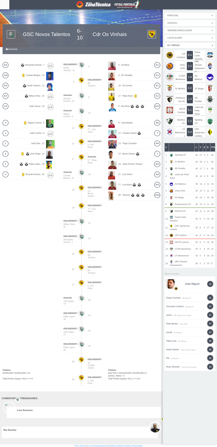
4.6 (157, 123)
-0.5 (5, 75)
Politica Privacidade (134, 446)
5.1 (157, 65)
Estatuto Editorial (116, 446)
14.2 (157, 195)
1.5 (5, 106)
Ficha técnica (80, 446)
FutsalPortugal (108, 4)
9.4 (157, 185)
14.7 (157, 106)
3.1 (157, 96)
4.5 (5, 65)
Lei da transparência (97, 446)
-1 (5, 123)
